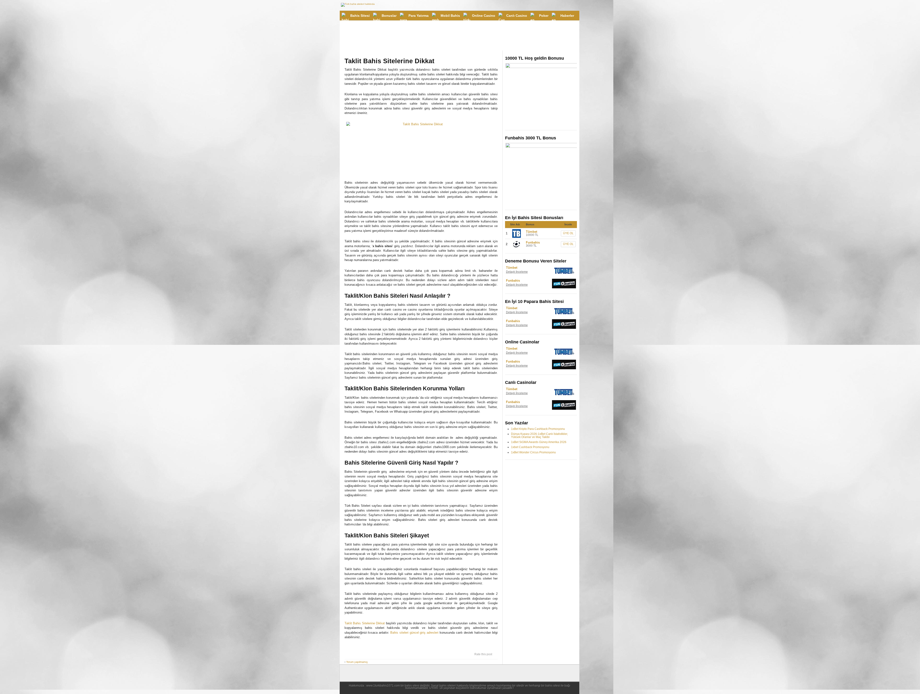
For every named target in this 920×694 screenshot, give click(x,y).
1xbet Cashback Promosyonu (530, 447)
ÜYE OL (568, 233)
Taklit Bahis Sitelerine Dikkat (365, 623)
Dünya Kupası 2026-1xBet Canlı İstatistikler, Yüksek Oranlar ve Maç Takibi (539, 435)
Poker (543, 15)
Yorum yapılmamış (357, 661)
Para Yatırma (418, 15)
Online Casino (483, 15)
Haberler (567, 15)
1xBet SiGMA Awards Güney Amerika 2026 (538, 442)
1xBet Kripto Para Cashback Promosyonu (538, 429)
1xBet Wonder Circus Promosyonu (533, 452)
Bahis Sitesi (360, 15)
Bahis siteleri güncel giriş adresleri (414, 632)
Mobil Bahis (450, 15)
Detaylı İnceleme (517, 271)
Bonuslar (389, 15)
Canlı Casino (516, 15)
